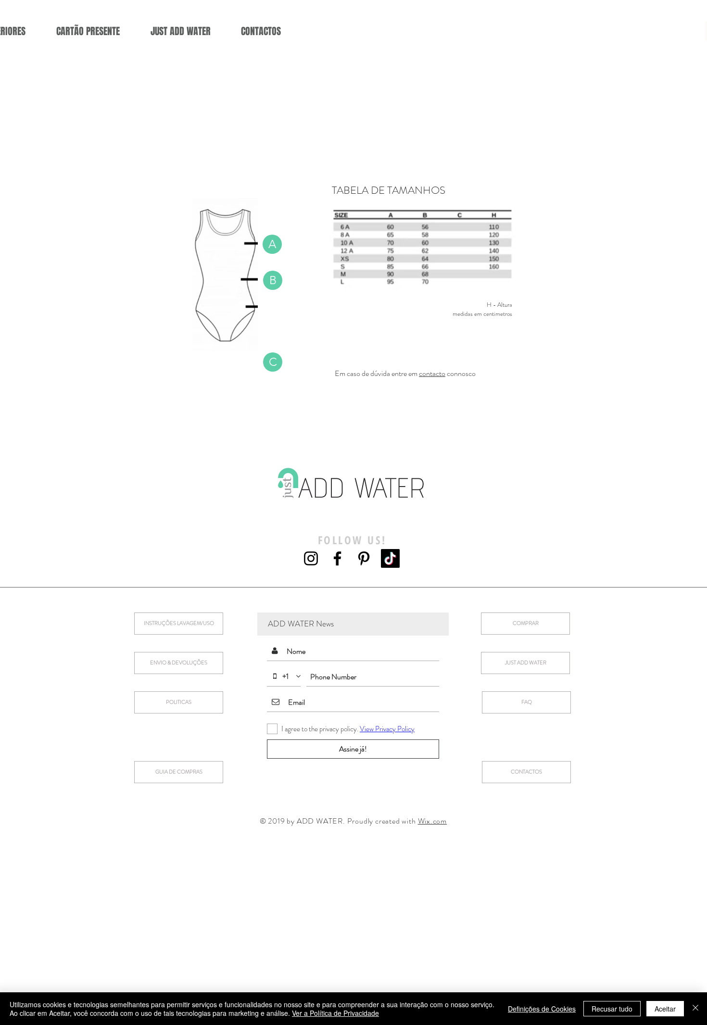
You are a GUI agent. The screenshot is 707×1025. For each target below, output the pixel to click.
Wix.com (432, 820)
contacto (432, 373)
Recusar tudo (612, 1008)
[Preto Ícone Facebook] (337, 558)
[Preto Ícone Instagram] (311, 558)
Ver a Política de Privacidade (335, 1013)
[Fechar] (695, 1008)
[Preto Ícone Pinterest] (363, 558)
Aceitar (665, 1008)
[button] (272, 244)
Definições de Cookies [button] (542, 1008)
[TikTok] (390, 558)
